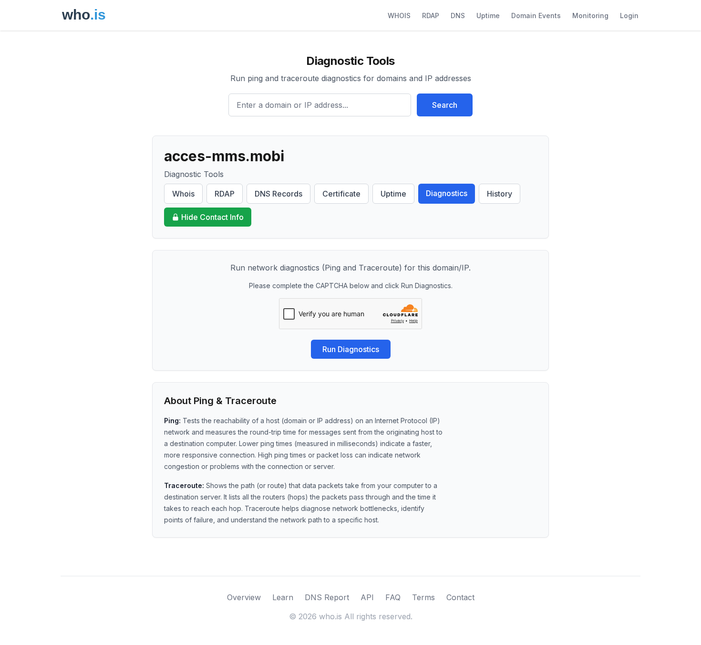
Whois (183, 193)
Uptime (488, 15)
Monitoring (590, 15)
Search (444, 105)
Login (629, 15)
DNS (458, 15)
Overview (244, 597)
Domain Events (536, 15)
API (367, 597)
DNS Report (327, 597)
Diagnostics (446, 193)
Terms (423, 597)
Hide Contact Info (212, 217)
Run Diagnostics (350, 349)
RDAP (430, 15)
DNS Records (278, 193)
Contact (460, 597)
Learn (282, 597)
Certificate (341, 193)
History (499, 193)
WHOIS (399, 15)
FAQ (393, 597)
